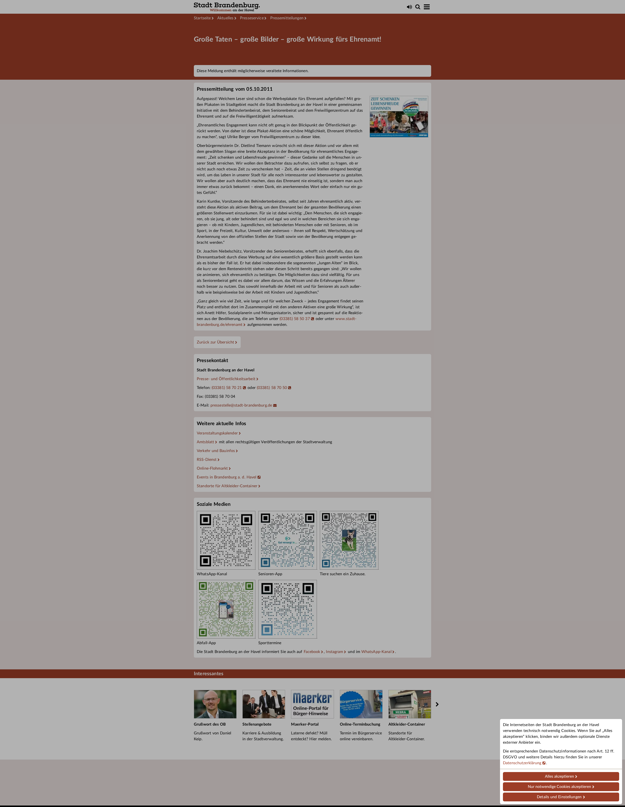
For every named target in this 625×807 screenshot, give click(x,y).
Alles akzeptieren (559, 776)
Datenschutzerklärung (522, 763)
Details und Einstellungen (559, 797)
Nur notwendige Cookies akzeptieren (559, 787)
